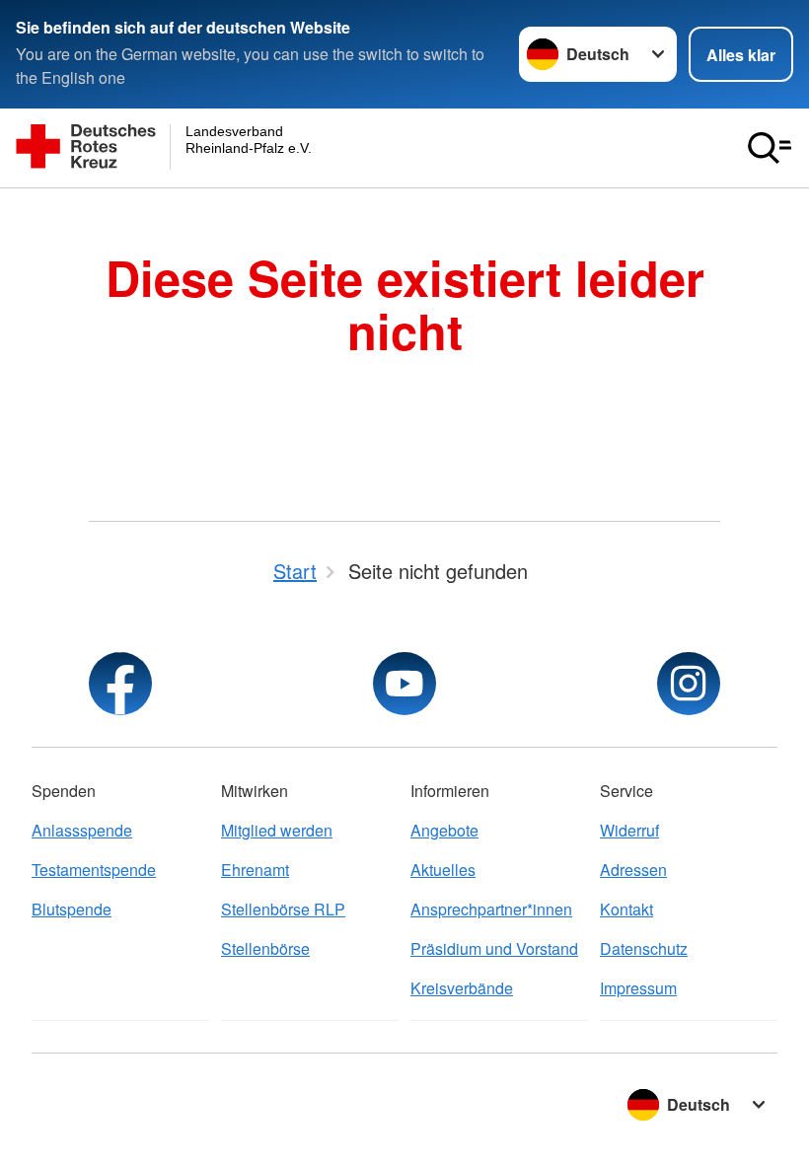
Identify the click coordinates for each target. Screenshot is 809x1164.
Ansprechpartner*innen (491, 909)
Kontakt (626, 909)
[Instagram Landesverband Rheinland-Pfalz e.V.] (688, 683)
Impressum (638, 988)
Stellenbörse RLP (283, 909)
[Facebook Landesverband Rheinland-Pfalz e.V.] (120, 683)
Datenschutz (644, 948)
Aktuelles (443, 869)
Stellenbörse (265, 948)
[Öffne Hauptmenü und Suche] (769, 148)
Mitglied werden (276, 830)
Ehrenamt (255, 869)
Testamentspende (94, 869)
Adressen (633, 869)
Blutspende (71, 909)
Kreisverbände (461, 988)
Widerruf (629, 830)
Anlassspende (82, 830)
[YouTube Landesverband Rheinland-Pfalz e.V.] (404, 683)
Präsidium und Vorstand (494, 948)
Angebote (444, 830)
